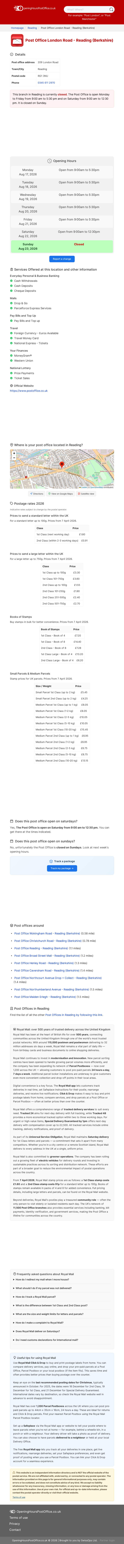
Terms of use (19, 1497)
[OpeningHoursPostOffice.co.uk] (35, 8)
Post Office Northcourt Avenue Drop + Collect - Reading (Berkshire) (58, 978)
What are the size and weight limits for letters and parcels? (49, 1314)
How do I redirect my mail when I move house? (42, 1279)
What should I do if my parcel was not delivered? (44, 1288)
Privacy (14, 1524)
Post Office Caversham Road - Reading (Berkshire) (47, 970)
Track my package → (62, 868)
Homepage (17, 27)
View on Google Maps (62, 493)
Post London (92, 15)
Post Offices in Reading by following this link (73, 1014)
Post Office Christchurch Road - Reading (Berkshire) (48, 940)
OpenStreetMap (96, 487)
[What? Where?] (111, 9)
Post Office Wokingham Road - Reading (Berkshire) (47, 933)
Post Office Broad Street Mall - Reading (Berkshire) (47, 955)
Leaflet (84, 487)
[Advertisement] (62, 131)
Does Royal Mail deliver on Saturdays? (38, 1331)
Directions (38, 493)
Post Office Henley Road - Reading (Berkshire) (44, 963)
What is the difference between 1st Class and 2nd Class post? (52, 1305)
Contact (15, 1530)
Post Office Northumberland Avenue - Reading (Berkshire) (51, 989)
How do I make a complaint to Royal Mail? (40, 1322)
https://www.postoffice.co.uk (29, 390)
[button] (62, 465)
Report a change (62, 258)
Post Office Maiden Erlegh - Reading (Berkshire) (45, 996)
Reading (32, 27)
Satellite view (87, 493)
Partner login (107, 1540)
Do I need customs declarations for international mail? (47, 1339)
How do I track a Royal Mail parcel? (36, 1296)
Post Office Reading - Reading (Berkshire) (41, 948)
